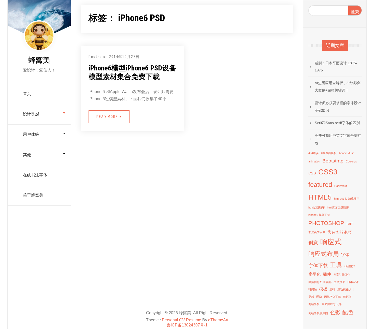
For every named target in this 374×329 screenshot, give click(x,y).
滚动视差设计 (345, 289)
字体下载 (318, 265)
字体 (345, 254)
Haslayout (340, 185)
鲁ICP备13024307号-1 (187, 325)
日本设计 (352, 281)
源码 (332, 289)
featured (320, 184)
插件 (327, 274)
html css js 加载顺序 (346, 198)
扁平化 (314, 274)
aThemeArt (218, 320)
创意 (313, 242)
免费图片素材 (339, 232)
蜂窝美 (39, 60)
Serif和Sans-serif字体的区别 (337, 123)
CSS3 (327, 172)
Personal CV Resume (181, 320)
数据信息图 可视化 (320, 281)
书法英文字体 (316, 232)
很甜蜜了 (350, 266)
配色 (347, 312)
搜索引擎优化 (341, 274)
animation (314, 161)
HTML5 (320, 197)
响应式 (331, 242)
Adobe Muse (346, 153)
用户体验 (31, 134)
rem (350, 223)
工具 (336, 265)
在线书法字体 (35, 175)
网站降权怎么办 (331, 304)
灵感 (311, 296)
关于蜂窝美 (33, 195)
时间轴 (312, 289)
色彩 (335, 312)
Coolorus (351, 161)
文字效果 (339, 281)
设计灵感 (31, 114)
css (312, 172)
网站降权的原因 (318, 313)
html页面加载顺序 (338, 207)
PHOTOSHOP (326, 223)
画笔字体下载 (332, 296)
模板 (323, 289)
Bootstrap (332, 160)
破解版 (347, 296)
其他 (27, 154)
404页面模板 (329, 153)
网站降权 (314, 304)
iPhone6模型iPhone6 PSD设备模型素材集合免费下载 (132, 72)
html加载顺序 (316, 207)
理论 (319, 296)
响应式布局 (323, 253)
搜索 (355, 12)
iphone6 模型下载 (319, 214)
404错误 (313, 153)
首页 (27, 93)
